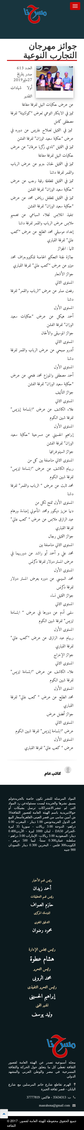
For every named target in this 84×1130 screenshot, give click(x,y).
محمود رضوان (42, 930)
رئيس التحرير (42, 969)
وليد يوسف (42, 1014)
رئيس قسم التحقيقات (42, 897)
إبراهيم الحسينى (42, 996)
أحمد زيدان (42, 888)
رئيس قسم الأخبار (42, 880)
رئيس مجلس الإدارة (42, 949)
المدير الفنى (42, 1005)
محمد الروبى (42, 978)
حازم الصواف (42, 905)
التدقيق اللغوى (42, 922)
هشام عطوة (42, 959)
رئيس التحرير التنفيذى (42, 987)
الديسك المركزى (42, 913)
